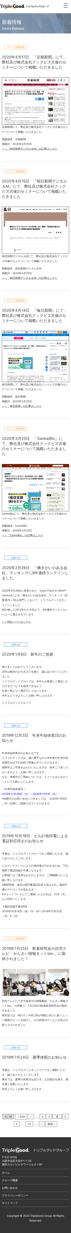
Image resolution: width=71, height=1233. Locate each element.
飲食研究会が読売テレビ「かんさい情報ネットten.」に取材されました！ (34, 953)
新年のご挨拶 (41, 654)
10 (29, 1123)
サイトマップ (10, 1202)
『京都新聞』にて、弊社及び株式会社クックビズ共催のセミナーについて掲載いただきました (34, 62)
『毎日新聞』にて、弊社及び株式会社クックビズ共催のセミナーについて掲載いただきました (34, 315)
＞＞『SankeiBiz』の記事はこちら (22, 535)
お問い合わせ (10, 1187)
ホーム (6, 1172)
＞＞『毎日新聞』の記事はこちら (22, 406)
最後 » (51, 1123)
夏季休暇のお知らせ (50, 1057)
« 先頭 (21, 1116)
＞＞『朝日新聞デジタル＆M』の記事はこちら (29, 148)
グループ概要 (10, 1180)
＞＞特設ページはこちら (16, 621)
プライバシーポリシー (15, 1195)
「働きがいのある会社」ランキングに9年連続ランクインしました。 (35, 572)
